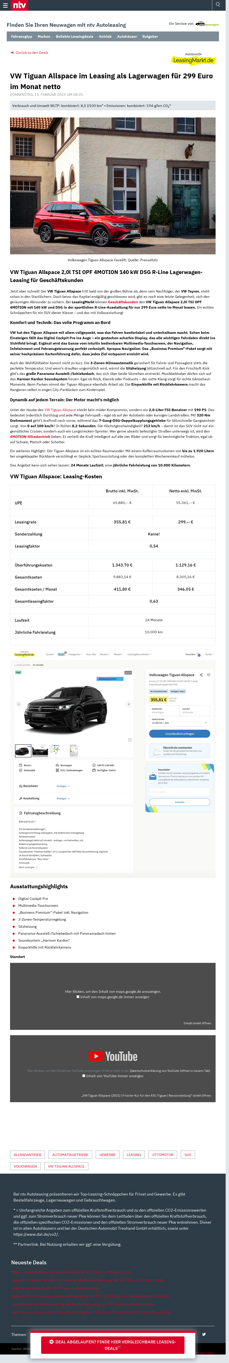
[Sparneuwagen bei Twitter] (204, 1334)
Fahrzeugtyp (21, 36)
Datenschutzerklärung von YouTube (170, 1070)
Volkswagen (25, 1166)
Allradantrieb (27, 1154)
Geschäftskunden (123, 302)
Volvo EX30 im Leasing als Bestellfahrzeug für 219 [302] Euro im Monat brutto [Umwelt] (90, 1296)
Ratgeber (150, 36)
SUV (187, 1154)
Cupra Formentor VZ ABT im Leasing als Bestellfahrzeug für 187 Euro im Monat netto (87, 1280)
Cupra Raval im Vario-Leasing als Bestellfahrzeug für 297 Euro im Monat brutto (82, 1304)
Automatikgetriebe (70, 1154)
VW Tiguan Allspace (60, 410)
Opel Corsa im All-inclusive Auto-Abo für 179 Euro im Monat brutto (71, 1272)
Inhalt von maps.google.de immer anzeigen (114, 997)
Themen (18, 1334)
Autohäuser (127, 36)
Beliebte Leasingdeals (74, 36)
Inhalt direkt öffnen (197, 1023)
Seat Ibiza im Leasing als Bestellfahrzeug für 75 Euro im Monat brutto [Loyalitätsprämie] (91, 1312)
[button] (19, 5)
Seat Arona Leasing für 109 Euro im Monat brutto (55, 1288)
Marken (44, 36)
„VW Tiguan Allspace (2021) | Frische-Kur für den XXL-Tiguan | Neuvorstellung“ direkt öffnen (146, 1095)
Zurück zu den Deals (31, 52)
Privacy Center (205, 1353)
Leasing (134, 1154)
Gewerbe (108, 1154)
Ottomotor (162, 1154)
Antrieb (105, 36)
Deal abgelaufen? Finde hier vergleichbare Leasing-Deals (115, 1345)
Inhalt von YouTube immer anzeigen (114, 1076)
